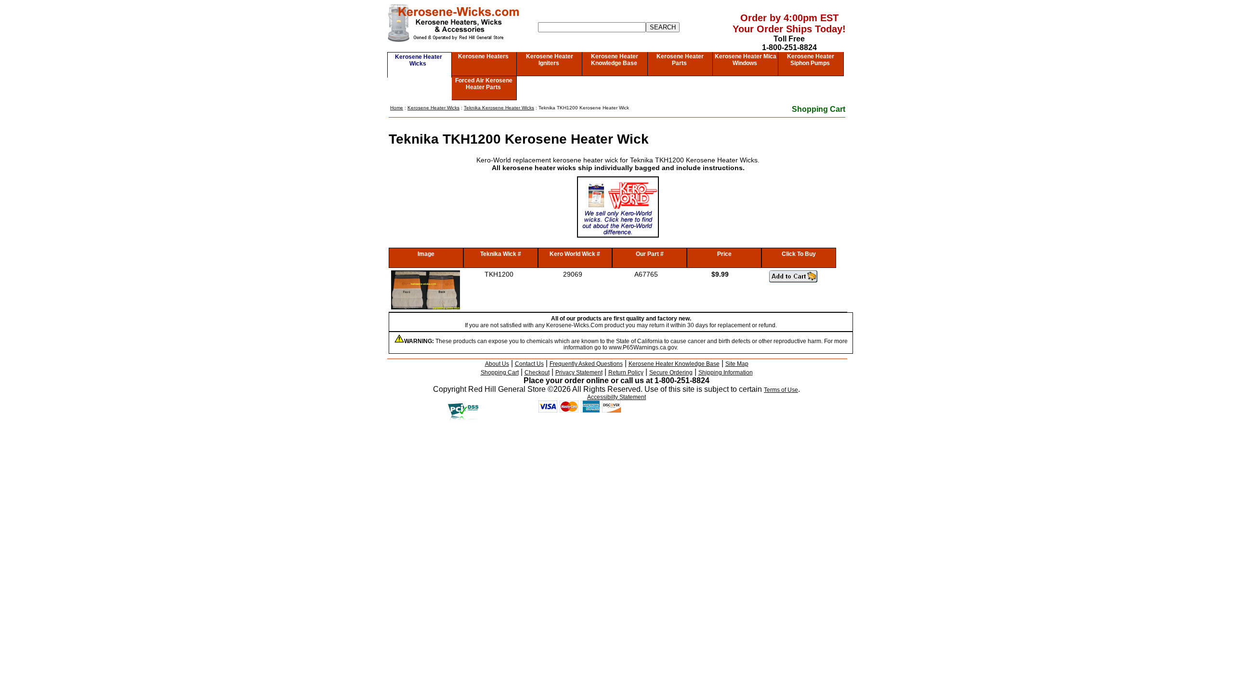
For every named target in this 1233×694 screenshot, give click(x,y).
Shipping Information (725, 372)
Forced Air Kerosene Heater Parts (483, 84)
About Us (497, 363)
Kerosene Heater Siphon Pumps (810, 60)
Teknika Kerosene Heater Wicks (499, 107)
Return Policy (625, 372)
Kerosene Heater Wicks (418, 60)
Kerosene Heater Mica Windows (745, 60)
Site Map (736, 363)
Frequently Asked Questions (586, 363)
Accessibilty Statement (616, 397)
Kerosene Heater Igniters (549, 60)
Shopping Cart (818, 109)
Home (396, 107)
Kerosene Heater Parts (680, 60)
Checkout (537, 372)
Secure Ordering (671, 372)
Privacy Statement (579, 372)
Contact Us (529, 363)
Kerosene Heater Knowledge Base (615, 60)
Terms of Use (781, 390)
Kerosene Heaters (483, 56)
